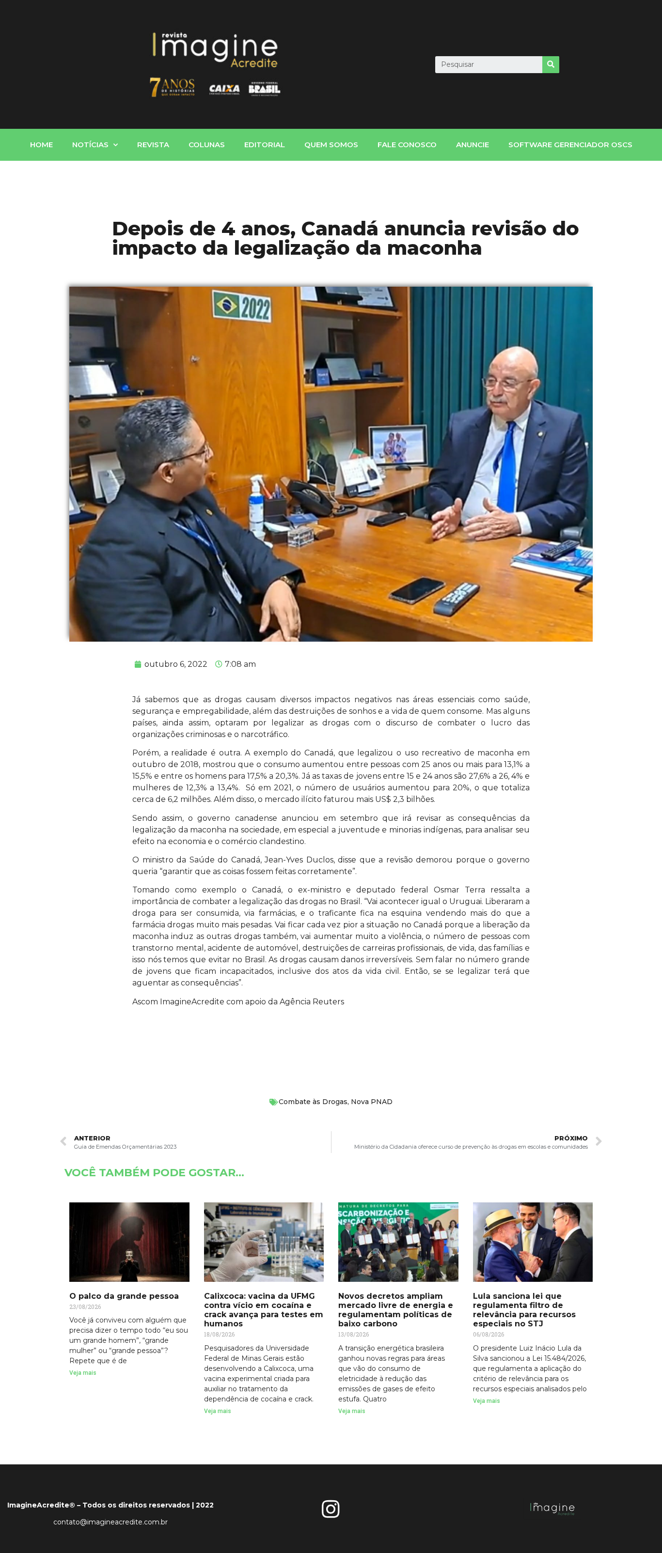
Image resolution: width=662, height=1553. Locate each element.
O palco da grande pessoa (124, 1296)
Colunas (207, 144)
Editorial (264, 144)
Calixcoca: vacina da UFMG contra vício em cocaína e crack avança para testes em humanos (263, 1310)
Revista (153, 144)
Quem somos (331, 144)
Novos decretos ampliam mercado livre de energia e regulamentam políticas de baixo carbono (395, 1310)
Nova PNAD (372, 1101)
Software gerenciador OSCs (570, 144)
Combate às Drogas (313, 1101)
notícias (90, 144)
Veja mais (82, 1372)
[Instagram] (331, 1509)
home (41, 144)
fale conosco (407, 144)
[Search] (550, 64)
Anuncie (472, 144)
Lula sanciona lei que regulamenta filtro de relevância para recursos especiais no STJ (524, 1310)
